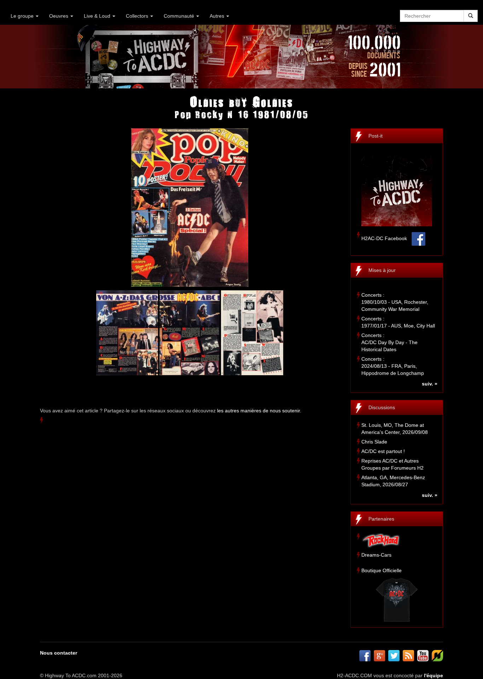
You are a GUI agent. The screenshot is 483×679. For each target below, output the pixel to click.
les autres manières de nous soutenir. (259, 410)
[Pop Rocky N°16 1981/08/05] (189, 207)
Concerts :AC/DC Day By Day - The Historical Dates (389, 342)
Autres (218, 16)
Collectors (138, 16)
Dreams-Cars (376, 555)
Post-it (375, 136)
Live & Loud (98, 16)
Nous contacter (58, 653)
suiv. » (429, 384)
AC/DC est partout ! (383, 451)
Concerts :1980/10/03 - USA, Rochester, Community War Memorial (394, 302)
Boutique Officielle (381, 570)
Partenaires (381, 519)
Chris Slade (374, 442)
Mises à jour (382, 270)
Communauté (180, 16)
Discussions (381, 407)
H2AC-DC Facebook (384, 238)
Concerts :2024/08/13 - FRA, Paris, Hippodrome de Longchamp (392, 366)
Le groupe (23, 16)
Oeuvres (59, 16)
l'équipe (433, 675)
